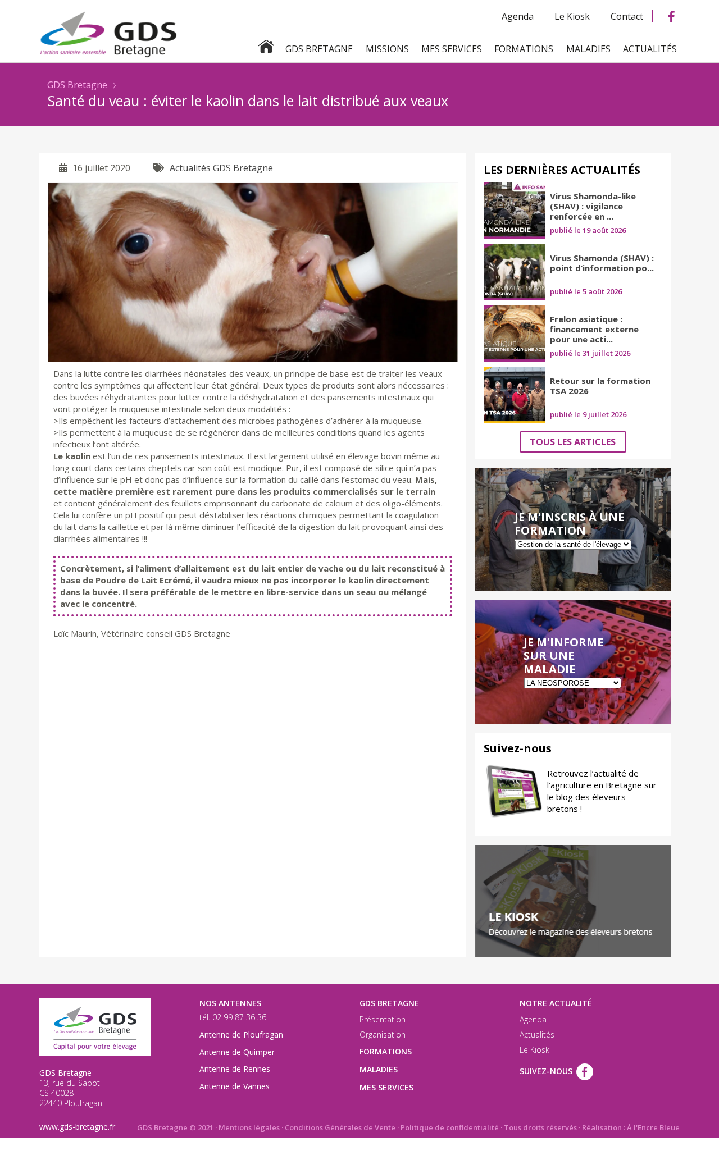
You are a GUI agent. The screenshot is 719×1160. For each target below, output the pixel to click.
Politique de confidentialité (450, 1127)
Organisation (383, 1034)
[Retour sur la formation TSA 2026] (514, 395)
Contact (627, 16)
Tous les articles (573, 442)
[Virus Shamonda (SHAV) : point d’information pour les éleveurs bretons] (514, 272)
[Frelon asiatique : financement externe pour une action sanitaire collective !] (514, 333)
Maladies (588, 49)
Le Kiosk (572, 16)
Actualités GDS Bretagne (221, 168)
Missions (387, 49)
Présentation (383, 1019)
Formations (523, 49)
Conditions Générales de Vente (340, 1127)
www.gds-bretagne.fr (77, 1126)
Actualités (650, 49)
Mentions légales (249, 1127)
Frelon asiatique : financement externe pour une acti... (594, 329)
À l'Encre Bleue (653, 1127)
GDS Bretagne (77, 85)
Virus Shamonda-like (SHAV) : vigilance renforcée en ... (593, 206)
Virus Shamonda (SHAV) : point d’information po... (602, 262)
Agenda (518, 16)
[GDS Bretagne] (359, 33)
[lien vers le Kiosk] (573, 901)
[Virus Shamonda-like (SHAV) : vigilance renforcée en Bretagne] (514, 210)
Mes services (451, 49)
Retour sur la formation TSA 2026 (600, 385)
